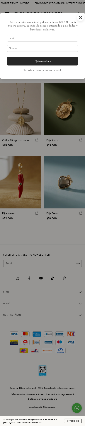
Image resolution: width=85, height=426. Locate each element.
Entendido (72, 421)
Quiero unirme (42, 61)
